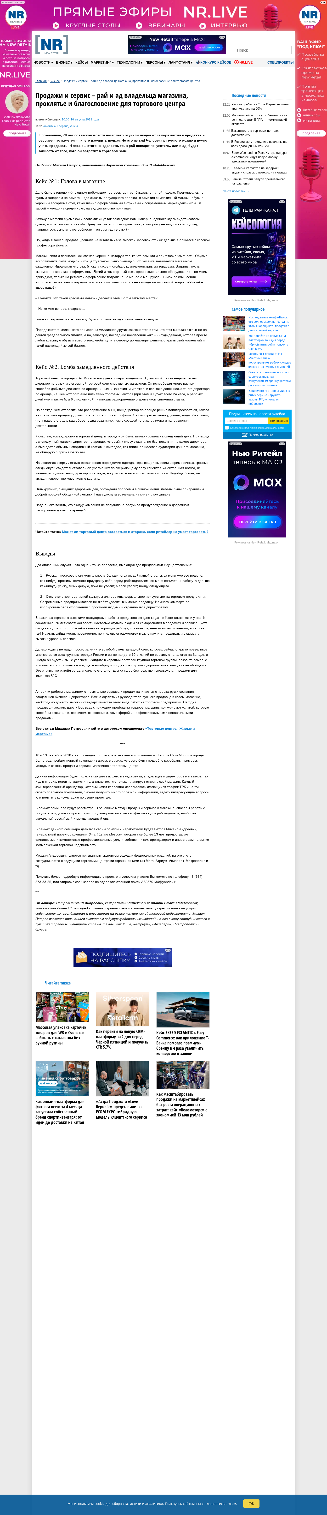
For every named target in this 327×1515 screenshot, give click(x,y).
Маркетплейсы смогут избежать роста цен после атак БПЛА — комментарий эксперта (259, 119)
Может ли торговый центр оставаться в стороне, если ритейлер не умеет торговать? (135, 532)
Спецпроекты (280, 62)
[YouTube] (270, 38)
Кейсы (81, 62)
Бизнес (64, 62)
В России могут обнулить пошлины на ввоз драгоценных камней (259, 144)
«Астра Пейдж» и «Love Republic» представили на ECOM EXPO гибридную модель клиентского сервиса (121, 1109)
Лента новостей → (236, 191)
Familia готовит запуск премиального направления (258, 181)
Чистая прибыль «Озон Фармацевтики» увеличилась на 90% (259, 106)
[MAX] (254, 38)
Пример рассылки (261, 434)
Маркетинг (102, 62)
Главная (41, 81)
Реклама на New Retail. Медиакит (257, 300)
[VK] (245, 38)
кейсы (74, 126)
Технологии (130, 62)
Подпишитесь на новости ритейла (257, 414)
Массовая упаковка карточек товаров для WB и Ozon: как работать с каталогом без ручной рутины (60, 1035)
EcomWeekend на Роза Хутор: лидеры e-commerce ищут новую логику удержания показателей (259, 157)
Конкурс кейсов (215, 62)
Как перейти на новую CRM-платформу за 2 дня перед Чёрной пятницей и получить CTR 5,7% (122, 1039)
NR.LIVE (246, 62)
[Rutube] (278, 38)
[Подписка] (286, 38)
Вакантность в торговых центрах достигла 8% (255, 133)
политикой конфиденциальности (264, 427)
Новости (43, 62)
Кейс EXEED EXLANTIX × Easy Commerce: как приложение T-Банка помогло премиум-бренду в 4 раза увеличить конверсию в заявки (182, 1043)
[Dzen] (262, 38)
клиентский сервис (55, 126)
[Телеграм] (237, 38)
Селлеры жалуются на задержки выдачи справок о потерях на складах (259, 170)
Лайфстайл (181, 62)
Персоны (156, 62)
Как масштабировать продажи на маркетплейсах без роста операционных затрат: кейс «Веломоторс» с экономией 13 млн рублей (181, 1105)
